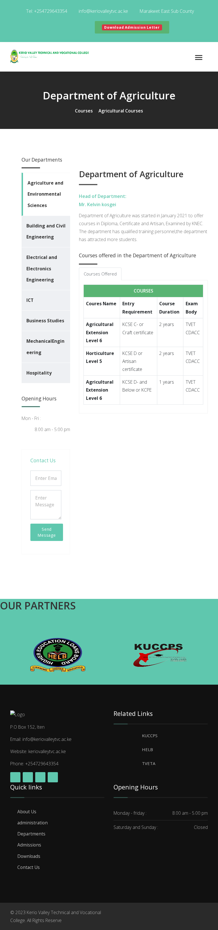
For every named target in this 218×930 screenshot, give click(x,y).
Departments (31, 834)
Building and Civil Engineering (46, 231)
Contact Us (28, 867)
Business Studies (45, 320)
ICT (29, 300)
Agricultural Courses (120, 111)
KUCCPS (150, 735)
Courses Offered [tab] (100, 274)
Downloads (28, 856)
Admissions (29, 845)
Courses (84, 111)
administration (32, 823)
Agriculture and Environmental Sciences (45, 194)
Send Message (46, 532)
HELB (147, 749)
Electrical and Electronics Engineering (41, 268)
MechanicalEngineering (45, 346)
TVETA (148, 763)
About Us (26, 811)
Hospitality (39, 373)
